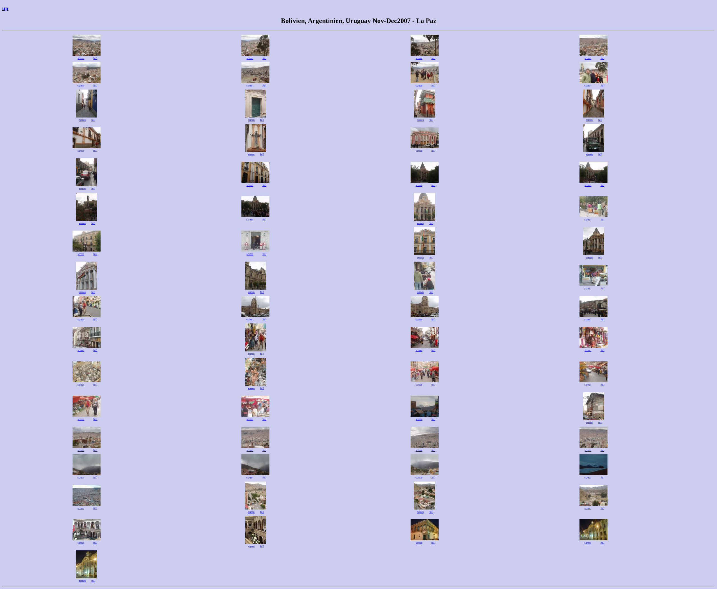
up (5, 8)
